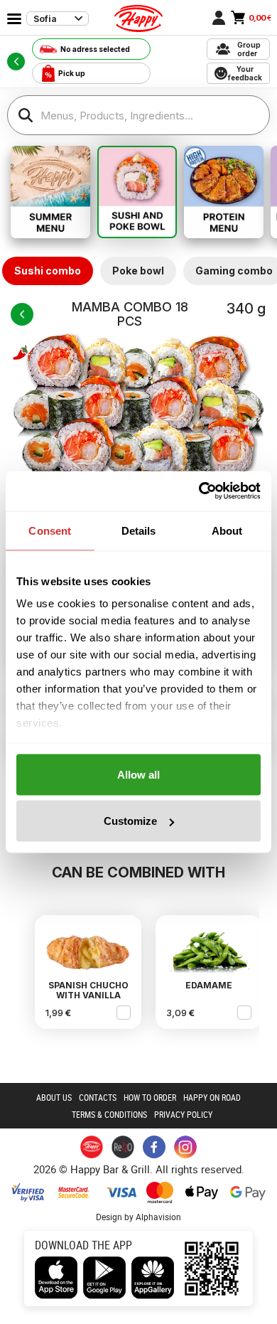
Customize (130, 821)
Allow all (138, 774)
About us (54, 1097)
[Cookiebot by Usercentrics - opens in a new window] (199, 491)
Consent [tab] (49, 530)
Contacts (97, 1097)
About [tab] (227, 530)
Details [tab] (138, 530)
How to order (150, 1097)
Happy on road (212, 1097)
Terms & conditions (109, 1114)
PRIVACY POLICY (183, 1114)
